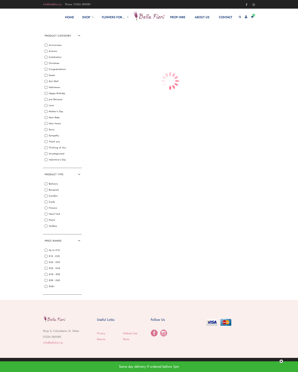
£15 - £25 (54, 256)
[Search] (240, 17)
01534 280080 (52, 337)
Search (245, 36)
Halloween (54, 87)
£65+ (52, 286)
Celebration (55, 57)
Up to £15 (54, 250)
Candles (53, 195)
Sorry (51, 129)
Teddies (53, 226)
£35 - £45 (54, 268)
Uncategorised (56, 153)
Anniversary (55, 45)
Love (51, 105)
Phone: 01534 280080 (78, 4)
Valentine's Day (57, 159)
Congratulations (57, 69)
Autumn (53, 51)
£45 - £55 (54, 274)
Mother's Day (56, 111)
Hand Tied (54, 214)
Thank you (54, 141)
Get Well (54, 81)
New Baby (54, 117)
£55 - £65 (54, 280)
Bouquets (54, 189)
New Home (55, 123)
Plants (52, 220)
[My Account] (246, 17)
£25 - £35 (54, 262)
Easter (52, 75)
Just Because (55, 99)
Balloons (53, 183)
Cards (52, 201)
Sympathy (54, 135)
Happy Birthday (57, 93)
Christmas (54, 63)
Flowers (53, 208)
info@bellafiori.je (52, 4)
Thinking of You (57, 147)
